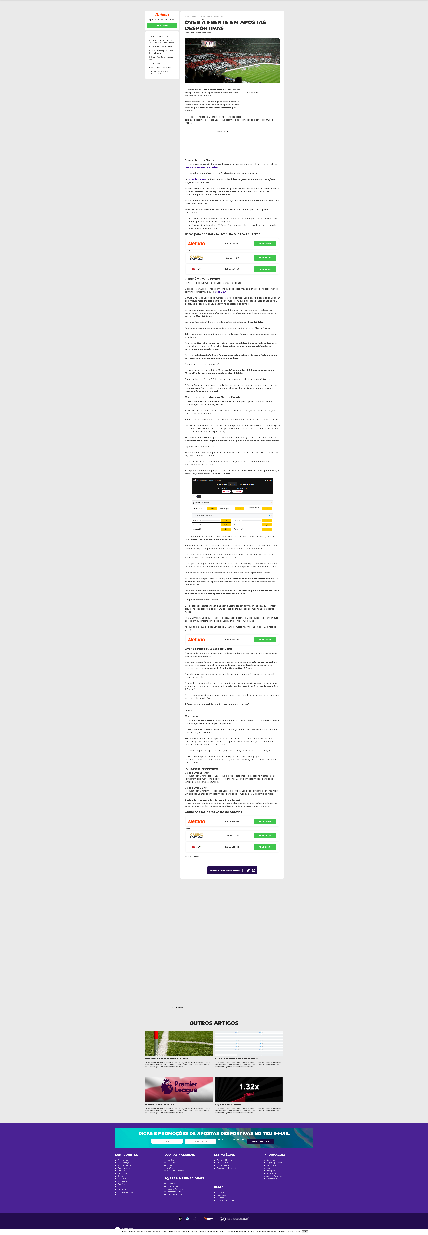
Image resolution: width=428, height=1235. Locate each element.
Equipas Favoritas (224, 1163)
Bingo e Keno (272, 1173)
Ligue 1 (120, 1187)
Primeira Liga (123, 1160)
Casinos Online (272, 1179)
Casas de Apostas (197, 179)
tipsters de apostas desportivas (201, 167)
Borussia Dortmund (175, 1189)
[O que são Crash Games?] (249, 1089)
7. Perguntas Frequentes (160, 67)
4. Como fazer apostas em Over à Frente (161, 52)
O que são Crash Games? (228, 1105)
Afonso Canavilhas (202, 33)
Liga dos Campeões (126, 1192)
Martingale (221, 1198)
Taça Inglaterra (124, 1168)
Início (187, 17)
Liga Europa (123, 1195)
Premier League (124, 1165)
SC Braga (171, 1168)
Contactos (270, 1160)
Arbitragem (221, 1192)
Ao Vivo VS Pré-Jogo (225, 1160)
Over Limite (221, 292)
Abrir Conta (162, 25)
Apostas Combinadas (225, 1200)
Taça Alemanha (124, 1184)
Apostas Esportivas (274, 1176)
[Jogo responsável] (180, 1219)
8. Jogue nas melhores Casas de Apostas (159, 72)
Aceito (305, 1231)
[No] (425, 1232)
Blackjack (270, 1171)
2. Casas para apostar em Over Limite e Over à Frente (161, 41)
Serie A (121, 1176)
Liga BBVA (122, 1171)
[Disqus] (214, 912)
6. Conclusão (154, 63)
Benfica (170, 1160)
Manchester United (175, 1194)
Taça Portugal (123, 1163)
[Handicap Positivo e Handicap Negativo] (249, 1043)
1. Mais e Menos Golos (159, 36)
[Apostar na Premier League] (179, 1089)
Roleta (269, 1168)
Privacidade (271, 1165)
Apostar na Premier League (159, 1105)
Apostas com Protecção (227, 1168)
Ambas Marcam (223, 1165)
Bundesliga (122, 1181)
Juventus (171, 1184)
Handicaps (221, 1195)
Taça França (123, 1190)
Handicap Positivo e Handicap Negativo (236, 1059)
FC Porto (171, 1163)
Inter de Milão (173, 1186)
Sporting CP (172, 1165)
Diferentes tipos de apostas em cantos (166, 1059)
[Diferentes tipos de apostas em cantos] (179, 1043)
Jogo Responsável (274, 1163)
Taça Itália (122, 1179)
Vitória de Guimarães (175, 1171)
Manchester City (174, 1192)
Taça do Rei (122, 1173)
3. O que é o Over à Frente (160, 47)
